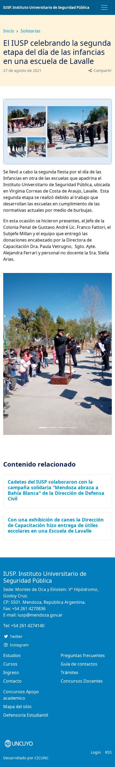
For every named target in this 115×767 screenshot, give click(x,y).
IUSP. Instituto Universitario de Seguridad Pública (46, 7)
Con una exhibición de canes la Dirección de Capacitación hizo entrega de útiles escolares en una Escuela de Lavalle (56, 525)
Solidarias (30, 31)
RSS (108, 752)
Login (96, 752)
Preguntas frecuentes (83, 655)
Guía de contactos (79, 664)
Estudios (12, 655)
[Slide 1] (53, 428)
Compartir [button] (102, 70)
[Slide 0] (43, 428)
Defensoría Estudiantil (25, 715)
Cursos (10, 664)
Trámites (69, 672)
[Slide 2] (62, 428)
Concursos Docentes (82, 681)
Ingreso (11, 672)
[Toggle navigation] (104, 7)
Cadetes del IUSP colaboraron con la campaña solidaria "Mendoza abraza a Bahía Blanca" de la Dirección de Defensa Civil (56, 490)
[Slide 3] (72, 428)
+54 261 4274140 (27, 626)
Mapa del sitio (17, 706)
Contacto (12, 681)
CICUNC (41, 757)
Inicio (8, 31)
